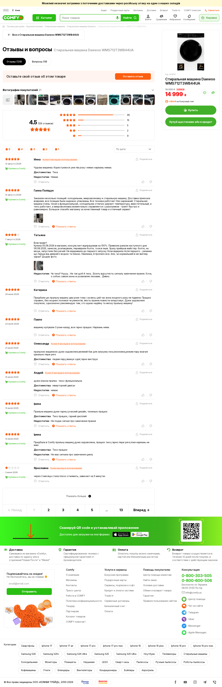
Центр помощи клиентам (157, 574)
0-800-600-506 (197, 580)
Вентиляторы (84, 670)
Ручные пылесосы (166, 662)
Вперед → (141, 510)
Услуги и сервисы (115, 569)
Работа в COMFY (75, 595)
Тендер (70, 606)
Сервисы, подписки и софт (119, 585)
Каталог (46, 17)
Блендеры (63, 670)
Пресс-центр (73, 590)
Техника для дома (15, 26)
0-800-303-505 (197, 575)
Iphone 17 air (66, 645)
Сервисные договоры (116, 600)
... (106, 510)
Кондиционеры (108, 670)
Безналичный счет (114, 606)
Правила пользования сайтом (160, 600)
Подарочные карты (120, 10)
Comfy (70, 569)
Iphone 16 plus (156, 645)
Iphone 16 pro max (203, 645)
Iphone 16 (135, 645)
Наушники (89, 662)
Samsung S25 (101, 654)
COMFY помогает (192, 10)
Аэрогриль (148, 670)
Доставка (151, 10)
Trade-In (176, 10)
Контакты (71, 585)
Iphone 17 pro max (113, 645)
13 (121, 510)
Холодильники (29, 662)
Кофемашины (28, 670)
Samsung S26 (28, 654)
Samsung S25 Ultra (126, 654)
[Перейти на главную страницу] (4, 26)
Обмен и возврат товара (157, 590)
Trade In (108, 595)
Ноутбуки (149, 654)
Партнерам (72, 611)
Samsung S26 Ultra (77, 654)
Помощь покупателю (156, 569)
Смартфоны (27, 645)
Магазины (138, 10)
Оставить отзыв (133, 76)
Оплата (108, 611)
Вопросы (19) (39, 61)
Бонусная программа (116, 574)
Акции (104, 10)
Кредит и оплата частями (119, 590)
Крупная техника (34, 26)
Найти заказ (150, 580)
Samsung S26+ (51, 654)
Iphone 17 (47, 645)
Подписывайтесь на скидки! (25, 573)
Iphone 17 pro (88, 645)
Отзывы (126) (14, 61)
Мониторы (51, 662)
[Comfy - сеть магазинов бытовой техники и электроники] (16, 17)
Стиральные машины (55, 26)
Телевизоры (169, 654)
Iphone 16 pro (178, 645)
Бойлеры (129, 670)
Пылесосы (142, 662)
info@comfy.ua (194, 592)
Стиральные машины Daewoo (81, 26)
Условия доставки (153, 585)
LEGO (105, 662)
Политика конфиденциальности (84, 600)
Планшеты (70, 662)
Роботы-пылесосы (194, 662)
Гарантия (148, 595)
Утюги (46, 670)
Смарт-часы (122, 662)
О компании (72, 574)
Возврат (164, 10)
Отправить (29, 591)
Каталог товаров (75, 616)
